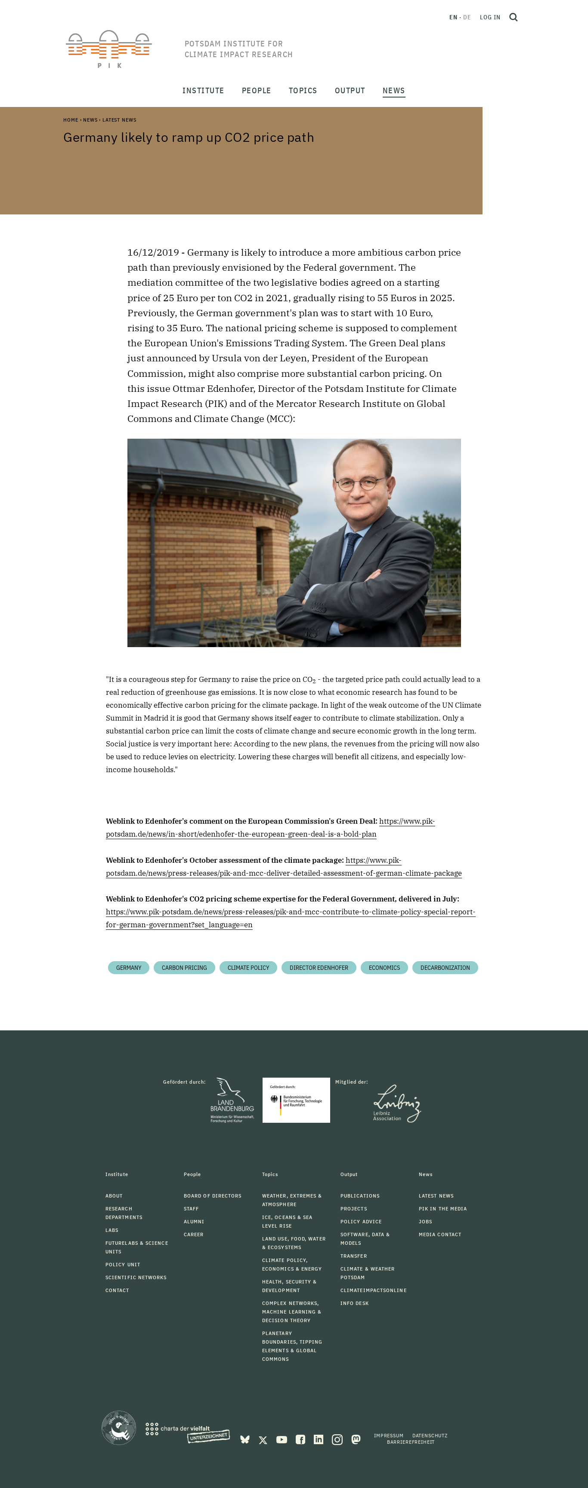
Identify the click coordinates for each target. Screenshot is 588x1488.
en (453, 17)
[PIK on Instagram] (338, 1439)
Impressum (389, 1435)
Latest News (119, 119)
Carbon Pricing (184, 968)
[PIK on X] (263, 1439)
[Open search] (513, 17)
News (90, 119)
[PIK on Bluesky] (245, 1439)
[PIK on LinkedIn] (319, 1439)
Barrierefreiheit (411, 1442)
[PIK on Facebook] (301, 1439)
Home (70, 119)
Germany (128, 968)
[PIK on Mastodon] (356, 1439)
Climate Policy (248, 968)
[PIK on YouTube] (282, 1439)
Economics (384, 968)
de (467, 17)
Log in (490, 17)
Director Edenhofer (319, 968)
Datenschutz (430, 1435)
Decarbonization (445, 968)
